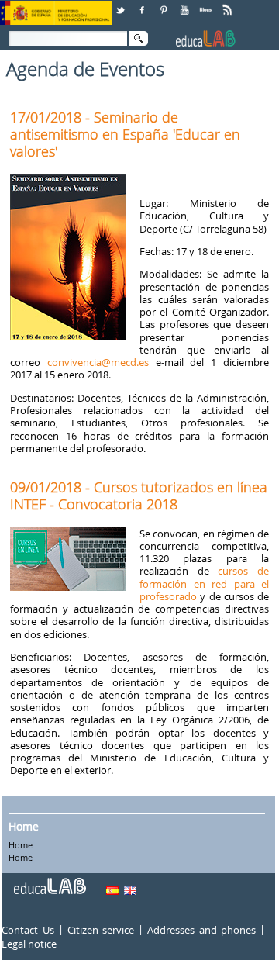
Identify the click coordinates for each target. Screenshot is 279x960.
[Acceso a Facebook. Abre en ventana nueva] (143, 4)
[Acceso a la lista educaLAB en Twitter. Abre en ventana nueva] (122, 4)
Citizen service (100, 930)
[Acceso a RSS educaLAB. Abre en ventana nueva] (229, 4)
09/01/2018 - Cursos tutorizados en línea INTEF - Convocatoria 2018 (138, 495)
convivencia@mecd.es (101, 362)
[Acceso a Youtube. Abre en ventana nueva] (186, 4)
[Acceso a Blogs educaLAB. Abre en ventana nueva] (207, 4)
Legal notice (29, 944)
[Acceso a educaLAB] (49, 880)
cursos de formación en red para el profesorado (204, 583)
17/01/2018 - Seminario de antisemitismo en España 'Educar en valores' (125, 134)
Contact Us (27, 930)
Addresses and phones (201, 930)
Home (24, 826)
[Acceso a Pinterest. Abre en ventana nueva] (164, 4)
